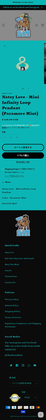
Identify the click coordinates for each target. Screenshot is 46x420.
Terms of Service (13, 317)
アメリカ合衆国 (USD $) (21, 383)
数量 (4, 132)
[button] (3, 25)
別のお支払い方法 (23, 162)
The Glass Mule (19, 416)
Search (8, 270)
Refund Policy (12, 305)
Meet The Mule (12, 264)
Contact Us (10, 282)
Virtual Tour (11, 276)
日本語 (27, 398)
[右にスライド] (28, 88)
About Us (9, 253)
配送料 (4, 127)
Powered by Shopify (30, 416)
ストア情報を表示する (14, 176)
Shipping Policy (12, 311)
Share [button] (8, 182)
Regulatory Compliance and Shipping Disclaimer (23, 325)
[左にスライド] (17, 88)
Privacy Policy (12, 299)
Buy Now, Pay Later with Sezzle (19, 258)
